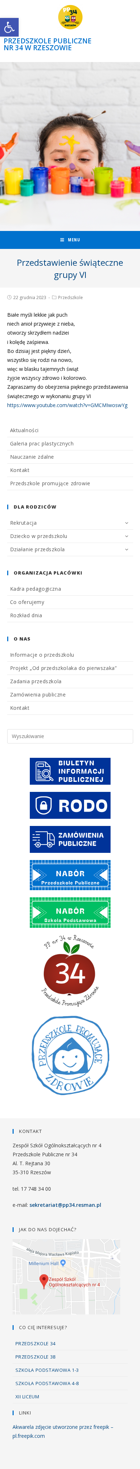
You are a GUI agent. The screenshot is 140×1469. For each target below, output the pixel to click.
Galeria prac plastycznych (42, 443)
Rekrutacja (23, 522)
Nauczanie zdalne (32, 456)
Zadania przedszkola (36, 681)
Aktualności (24, 430)
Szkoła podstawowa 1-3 (47, 1370)
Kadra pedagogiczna (35, 588)
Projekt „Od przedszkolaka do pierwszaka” (63, 668)
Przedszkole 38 (35, 1357)
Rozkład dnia (26, 615)
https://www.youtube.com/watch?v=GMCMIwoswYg (67, 405)
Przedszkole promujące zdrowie (50, 483)
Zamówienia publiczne (38, 694)
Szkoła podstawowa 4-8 (47, 1383)
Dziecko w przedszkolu (39, 536)
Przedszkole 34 (35, 1343)
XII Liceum (27, 1396)
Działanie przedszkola (37, 549)
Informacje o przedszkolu (42, 654)
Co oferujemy (27, 602)
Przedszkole (70, 297)
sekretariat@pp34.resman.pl (65, 1204)
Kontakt (20, 470)
